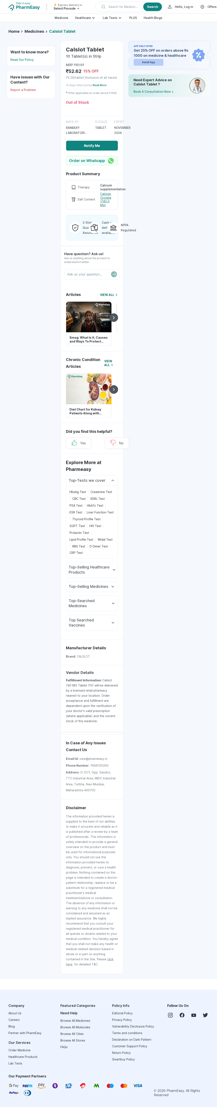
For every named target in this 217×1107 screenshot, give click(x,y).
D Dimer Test (99, 546)
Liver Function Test (100, 512)
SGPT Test (77, 526)
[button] (129, 7)
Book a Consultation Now (152, 91)
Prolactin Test (79, 532)
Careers (14, 1020)
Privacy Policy (122, 1020)
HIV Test (95, 526)
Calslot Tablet (62, 31)
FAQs (64, 1047)
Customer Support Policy (129, 1046)
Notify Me (92, 146)
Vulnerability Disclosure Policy (133, 1026)
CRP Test (76, 552)
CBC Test (79, 498)
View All (107, 295)
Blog (11, 1026)
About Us (14, 1013)
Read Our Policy (22, 59)
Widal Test (105, 539)
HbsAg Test (78, 492)
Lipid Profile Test (81, 539)
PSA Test (76, 505)
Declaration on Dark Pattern (131, 1039)
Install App (148, 62)
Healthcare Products (23, 1057)
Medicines (34, 31)
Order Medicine (19, 1050)
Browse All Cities (72, 1034)
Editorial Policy (122, 1013)
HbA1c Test (95, 505)
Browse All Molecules (75, 1027)
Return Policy (121, 1052)
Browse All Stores (72, 1040)
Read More (100, 85)
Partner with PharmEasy (25, 1033)
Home (13, 31)
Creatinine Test (101, 492)
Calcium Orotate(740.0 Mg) (105, 199)
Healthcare (83, 18)
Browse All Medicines (75, 1020)
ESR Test (76, 512)
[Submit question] (114, 274)
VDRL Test (97, 498)
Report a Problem (23, 90)
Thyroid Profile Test (86, 519)
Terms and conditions (127, 1033)
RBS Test (78, 546)
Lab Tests (110, 18)
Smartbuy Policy (123, 1059)
